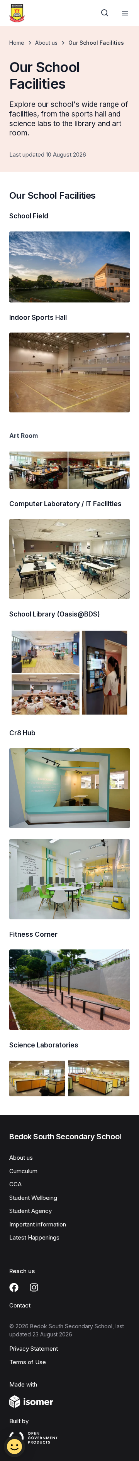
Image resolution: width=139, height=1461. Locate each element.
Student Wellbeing (33, 1197)
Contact (20, 1305)
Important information (37, 1224)
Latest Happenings (34, 1237)
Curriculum (23, 1171)
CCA (15, 1184)
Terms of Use (27, 1362)
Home (16, 42)
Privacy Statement (33, 1348)
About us (46, 42)
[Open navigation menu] (125, 13)
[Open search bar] (105, 13)
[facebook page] (14, 1287)
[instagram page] (34, 1287)
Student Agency (30, 1210)
